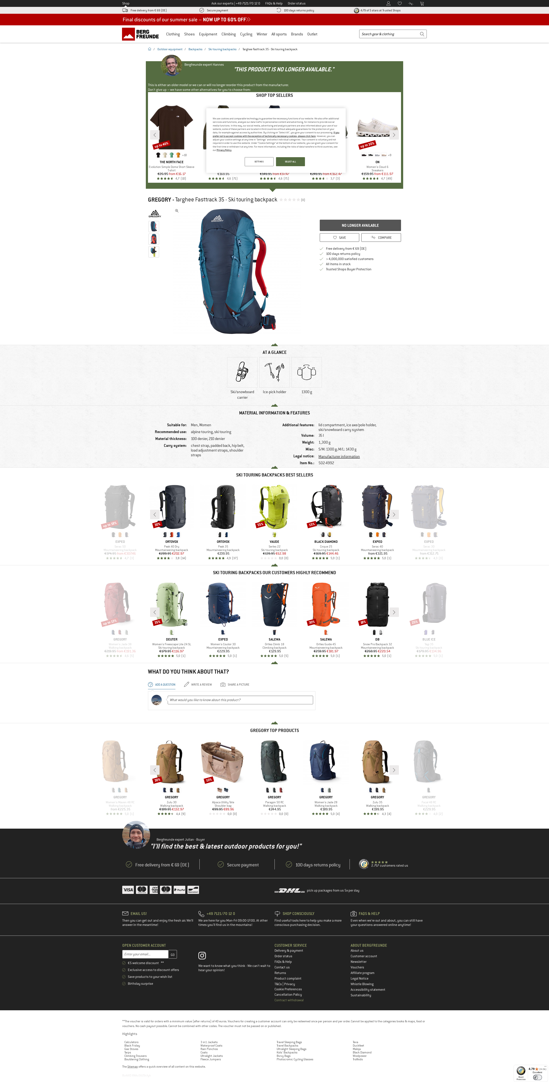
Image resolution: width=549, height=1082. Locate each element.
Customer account (364, 956)
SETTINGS (259, 161)
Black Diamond (362, 1052)
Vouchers (357, 967)
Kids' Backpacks (287, 1052)
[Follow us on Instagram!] (205, 956)
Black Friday (132, 1045)
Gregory (159, 199)
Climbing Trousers (135, 1056)
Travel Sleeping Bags (289, 1042)
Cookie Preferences (288, 989)
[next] (394, 135)
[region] (276, 140)
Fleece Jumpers (211, 1059)
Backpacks (195, 49)
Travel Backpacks (287, 1045)
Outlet (312, 34)
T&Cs (278, 984)
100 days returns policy (299, 10)
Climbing (229, 34)
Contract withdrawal (289, 1000)
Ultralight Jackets (212, 1056)
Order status (283, 956)
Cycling (246, 34)
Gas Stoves (131, 1049)
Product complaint (288, 978)
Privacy (289, 984)
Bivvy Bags (284, 1056)
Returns (280, 973)
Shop (126, 3)
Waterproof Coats (211, 1045)
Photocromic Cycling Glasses (295, 1059)
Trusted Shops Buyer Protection (348, 269)
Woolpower (360, 1056)
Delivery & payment (288, 950)
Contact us (282, 967)
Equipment (208, 34)
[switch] (537, 1077)
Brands (297, 34)
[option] (238, 271)
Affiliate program (362, 973)
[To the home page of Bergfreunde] (142, 34)
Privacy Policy (224, 150)
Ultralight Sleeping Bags (291, 1049)
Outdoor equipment (169, 49)
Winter (262, 34)
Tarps (127, 1052)
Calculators (131, 1042)
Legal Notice (359, 978)
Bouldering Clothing (136, 1059)
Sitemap (132, 1066)
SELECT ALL (290, 161)
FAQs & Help (283, 962)
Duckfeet (358, 1045)
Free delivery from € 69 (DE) (149, 10)
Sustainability (361, 995)
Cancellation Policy (288, 994)
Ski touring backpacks (222, 49)
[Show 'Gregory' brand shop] (155, 213)
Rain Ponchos (209, 1049)
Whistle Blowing (362, 984)
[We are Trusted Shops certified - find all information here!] (364, 864)
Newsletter (359, 962)
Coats (204, 1052)
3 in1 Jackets (209, 1042)
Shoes (189, 34)
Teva (355, 1042)
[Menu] (545, 1067)
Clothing (173, 34)
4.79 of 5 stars (380, 10)
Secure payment (217, 10)
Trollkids (358, 1059)
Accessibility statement (368, 990)
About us (357, 950)
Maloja (357, 1049)
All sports (279, 34)
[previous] (155, 135)
